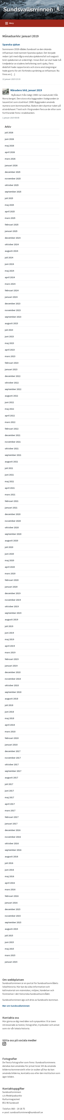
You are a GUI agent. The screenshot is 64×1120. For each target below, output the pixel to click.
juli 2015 (9, 935)
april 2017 (10, 803)
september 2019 (13, 612)
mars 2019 (10, 652)
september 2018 (13, 692)
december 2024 (12, 237)
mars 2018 (10, 731)
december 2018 (12, 672)
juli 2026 (9, 132)
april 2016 (10, 882)
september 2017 (13, 770)
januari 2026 (11, 165)
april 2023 (10, 349)
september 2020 (13, 533)
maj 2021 (9, 481)
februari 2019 (11, 659)
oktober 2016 (12, 843)
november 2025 (13, 178)
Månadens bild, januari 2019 (26, 90)
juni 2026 (9, 139)
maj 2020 (9, 560)
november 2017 (13, 757)
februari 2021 (11, 501)
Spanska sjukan (11, 44)
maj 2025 (9, 204)
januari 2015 (11, 961)
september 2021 (13, 454)
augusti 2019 (11, 619)
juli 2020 (9, 547)
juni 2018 (9, 711)
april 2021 (10, 487)
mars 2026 (10, 158)
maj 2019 (9, 639)
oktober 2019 (12, 606)
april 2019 (10, 645)
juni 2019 (9, 632)
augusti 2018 (11, 698)
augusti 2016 (11, 856)
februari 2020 (11, 579)
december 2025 (12, 171)
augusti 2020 (11, 540)
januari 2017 (11, 823)
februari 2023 (11, 362)
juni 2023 (9, 336)
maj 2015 (9, 948)
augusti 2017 (11, 777)
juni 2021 (9, 474)
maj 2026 (9, 145)
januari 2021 (11, 507)
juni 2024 (9, 263)
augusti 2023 (11, 323)
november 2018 (13, 678)
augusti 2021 (11, 461)
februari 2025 (11, 224)
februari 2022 (11, 428)
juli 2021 (9, 468)
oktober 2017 (12, 764)
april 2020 (10, 566)
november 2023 (13, 310)
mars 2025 (10, 217)
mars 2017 (10, 810)
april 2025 (10, 211)
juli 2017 (9, 784)
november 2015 (13, 915)
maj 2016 (9, 876)
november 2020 (13, 520)
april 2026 (10, 152)
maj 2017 (9, 797)
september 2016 (13, 849)
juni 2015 (9, 942)
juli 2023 (9, 329)
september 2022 (13, 389)
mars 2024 (10, 283)
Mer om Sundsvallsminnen (16, 1005)
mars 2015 (10, 955)
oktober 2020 (12, 527)
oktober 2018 (12, 685)
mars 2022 (10, 422)
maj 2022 (9, 408)
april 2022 (10, 415)
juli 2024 (9, 257)
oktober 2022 (12, 382)
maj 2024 (9, 270)
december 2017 (12, 751)
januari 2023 (11, 369)
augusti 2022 (11, 395)
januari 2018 (11, 744)
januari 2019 (11, 665)
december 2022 (12, 376)
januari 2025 (11, 231)
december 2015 (12, 909)
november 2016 (13, 836)
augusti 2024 (11, 250)
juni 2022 (9, 402)
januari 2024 (11, 296)
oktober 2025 (12, 185)
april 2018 (10, 724)
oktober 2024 (12, 244)
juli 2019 (9, 626)
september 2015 (13, 922)
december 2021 (12, 435)
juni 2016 (9, 869)
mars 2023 (10, 356)
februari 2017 (11, 816)
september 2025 (13, 191)
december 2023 (12, 303)
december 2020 (12, 514)
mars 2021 (10, 494)
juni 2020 (9, 553)
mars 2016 (10, 889)
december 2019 (12, 593)
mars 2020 (10, 573)
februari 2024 (11, 290)
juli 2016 (9, 863)
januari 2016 (11, 902)
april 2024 (10, 277)
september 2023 (13, 316)
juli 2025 (9, 198)
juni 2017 (9, 790)
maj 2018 (9, 718)
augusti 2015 (11, 928)
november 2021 (13, 441)
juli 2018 (9, 705)
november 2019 (13, 599)
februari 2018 (11, 738)
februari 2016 (11, 895)
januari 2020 (11, 586)
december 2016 (12, 830)
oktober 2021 (12, 448)
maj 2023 (9, 343)
